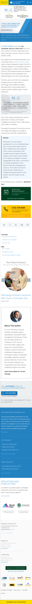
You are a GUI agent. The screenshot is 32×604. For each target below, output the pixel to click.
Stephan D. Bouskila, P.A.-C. (10, 450)
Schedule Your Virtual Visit (4, 2)
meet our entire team (8, 454)
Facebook (10, 225)
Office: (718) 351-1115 (6, 560)
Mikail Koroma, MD (8, 447)
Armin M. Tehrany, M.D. (9, 444)
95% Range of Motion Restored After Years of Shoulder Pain (16, 297)
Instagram (28, 225)
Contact (3, 593)
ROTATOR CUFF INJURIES (10, 239)
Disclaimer (24, 590)
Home (3, 35)
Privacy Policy (17, 590)
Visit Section (5, 496)
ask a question (6, 473)
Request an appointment (16, 568)
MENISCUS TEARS (8, 252)
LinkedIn (16, 225)
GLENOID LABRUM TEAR (10, 236)
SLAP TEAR (7, 243)
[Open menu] (30, 2)
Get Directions (4, 548)
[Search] (28, 2)
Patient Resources (11, 35)
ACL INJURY (7, 248)
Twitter (4, 225)
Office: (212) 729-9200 (6, 546)
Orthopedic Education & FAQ (11, 466)
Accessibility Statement (6, 590)
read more (4, 432)
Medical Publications (23, 35)
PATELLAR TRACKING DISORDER (12, 255)
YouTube (22, 225)
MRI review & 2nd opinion (10, 469)
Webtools (12, 529)
